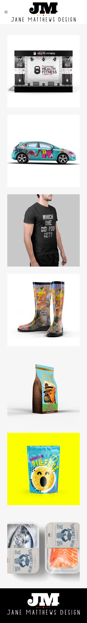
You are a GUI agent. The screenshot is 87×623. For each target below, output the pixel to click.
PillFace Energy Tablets (43, 459)
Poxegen (43, 220)
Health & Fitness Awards (44, 61)
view (54, 80)
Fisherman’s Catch (43, 538)
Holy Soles (43, 300)
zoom (33, 80)
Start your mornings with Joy (43, 379)
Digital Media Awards (43, 141)
